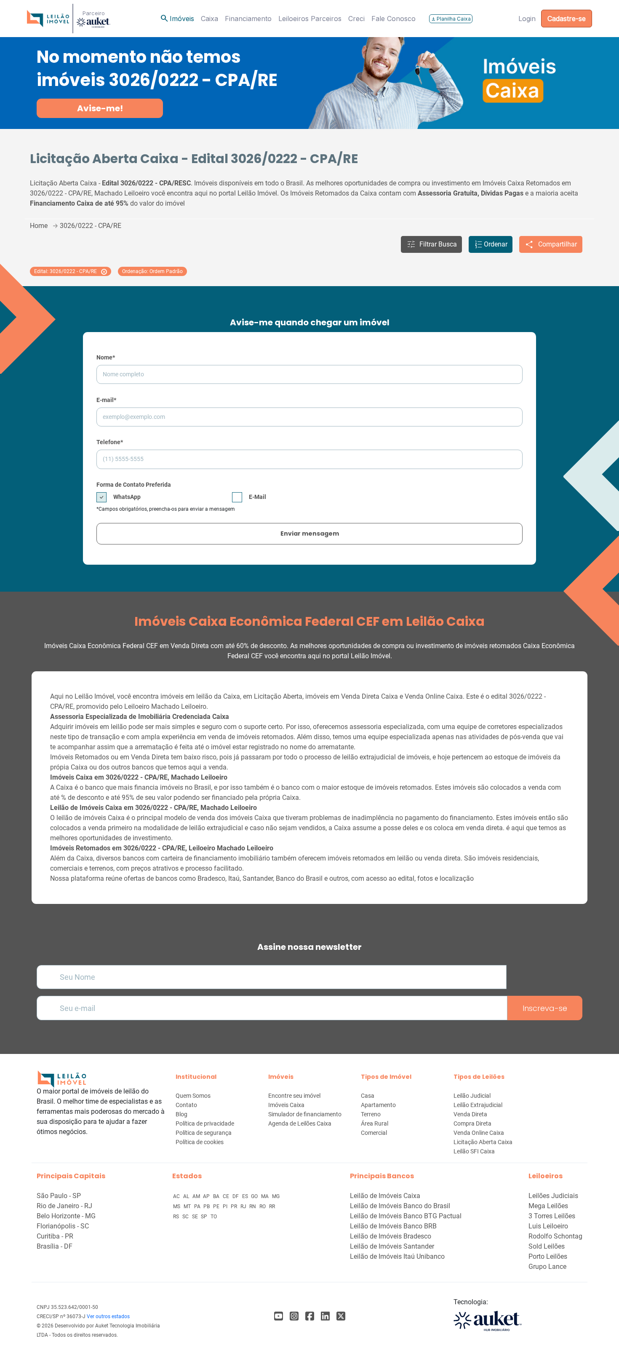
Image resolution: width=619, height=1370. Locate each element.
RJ (244, 1206)
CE (226, 1196)
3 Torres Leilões (551, 1216)
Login (527, 18)
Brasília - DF (54, 1246)
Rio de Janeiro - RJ (64, 1206)
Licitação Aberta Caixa (483, 1142)
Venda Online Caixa (479, 1132)
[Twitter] (340, 1316)
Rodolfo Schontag (555, 1236)
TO (214, 1217)
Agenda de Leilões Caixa (299, 1123)
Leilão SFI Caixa (474, 1151)
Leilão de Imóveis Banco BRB (393, 1226)
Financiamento (248, 18)
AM (196, 1196)
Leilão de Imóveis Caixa (385, 1196)
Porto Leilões (547, 1256)
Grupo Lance (547, 1267)
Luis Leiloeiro (548, 1226)
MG (276, 1196)
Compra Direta (472, 1123)
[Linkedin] (325, 1316)
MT (188, 1206)
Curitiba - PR (55, 1236)
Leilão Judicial (472, 1095)
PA (198, 1206)
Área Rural (374, 1123)
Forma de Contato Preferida (133, 484)
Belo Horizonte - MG (66, 1216)
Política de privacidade (205, 1123)
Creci (356, 18)
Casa (367, 1095)
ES (245, 1196)
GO (255, 1196)
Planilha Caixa (451, 19)
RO (263, 1206)
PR (234, 1206)
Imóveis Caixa (286, 1105)
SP (204, 1217)
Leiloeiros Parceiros (310, 18)
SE (195, 1217)
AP (207, 1196)
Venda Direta (470, 1114)
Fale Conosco (393, 18)
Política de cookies (200, 1142)
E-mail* (106, 400)
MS (177, 1206)
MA (265, 1196)
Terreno (371, 1114)
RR (272, 1206)
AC (177, 1196)
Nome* (105, 357)
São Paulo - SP (59, 1196)
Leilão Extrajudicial (478, 1105)
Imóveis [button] (177, 18)
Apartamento (378, 1105)
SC (186, 1217)
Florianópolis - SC (63, 1226)
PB (207, 1206)
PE (217, 1206)
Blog (181, 1114)
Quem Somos (193, 1095)
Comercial (374, 1132)
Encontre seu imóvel (294, 1095)
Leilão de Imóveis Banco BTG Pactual (406, 1216)
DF (236, 1196)
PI (226, 1206)
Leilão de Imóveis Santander (392, 1246)
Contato (186, 1105)
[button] (431, 244)
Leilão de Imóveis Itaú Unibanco (397, 1256)
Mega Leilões (548, 1206)
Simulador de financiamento (305, 1114)
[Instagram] (294, 1316)
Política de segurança (204, 1132)
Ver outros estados (108, 1316)
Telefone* (109, 442)
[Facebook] (278, 1316)
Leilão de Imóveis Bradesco (390, 1236)
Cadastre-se (566, 18)
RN (253, 1206)
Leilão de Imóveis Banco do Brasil (400, 1206)
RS (176, 1217)
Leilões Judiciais (553, 1196)
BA (217, 1196)
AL (186, 1196)
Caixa (209, 18)
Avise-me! (100, 108)
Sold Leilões (546, 1246)
